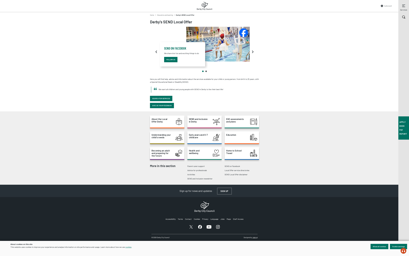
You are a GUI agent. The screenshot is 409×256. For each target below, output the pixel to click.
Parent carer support (196, 166)
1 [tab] (203, 71)
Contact (188, 219)
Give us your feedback (162, 105)
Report (403, 134)
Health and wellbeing (194, 151)
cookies (128, 247)
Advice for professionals (197, 170)
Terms (180, 219)
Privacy (205, 219)
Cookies (197, 219)
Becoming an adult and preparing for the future (161, 153)
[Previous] (156, 52)
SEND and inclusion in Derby (198, 120)
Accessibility (171, 219)
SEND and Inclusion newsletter (199, 178)
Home (152, 15)
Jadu (255, 237)
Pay (401, 130)
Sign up (226, 191)
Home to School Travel (234, 151)
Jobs (222, 219)
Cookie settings (398, 246)
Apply (402, 122)
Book (402, 126)
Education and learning (165, 15)
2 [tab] (206, 71)
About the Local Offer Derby (159, 120)
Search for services (161, 98)
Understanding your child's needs (161, 136)
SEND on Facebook (232, 166)
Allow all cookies (379, 246)
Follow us (170, 60)
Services (403, 10)
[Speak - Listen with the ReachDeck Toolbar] (403, 251)
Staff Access (238, 219)
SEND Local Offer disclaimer (236, 174)
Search (403, 17)
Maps (229, 219)
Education (231, 135)
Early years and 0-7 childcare (198, 136)
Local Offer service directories (237, 170)
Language (214, 219)
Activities (191, 174)
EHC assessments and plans (235, 120)
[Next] (253, 52)
